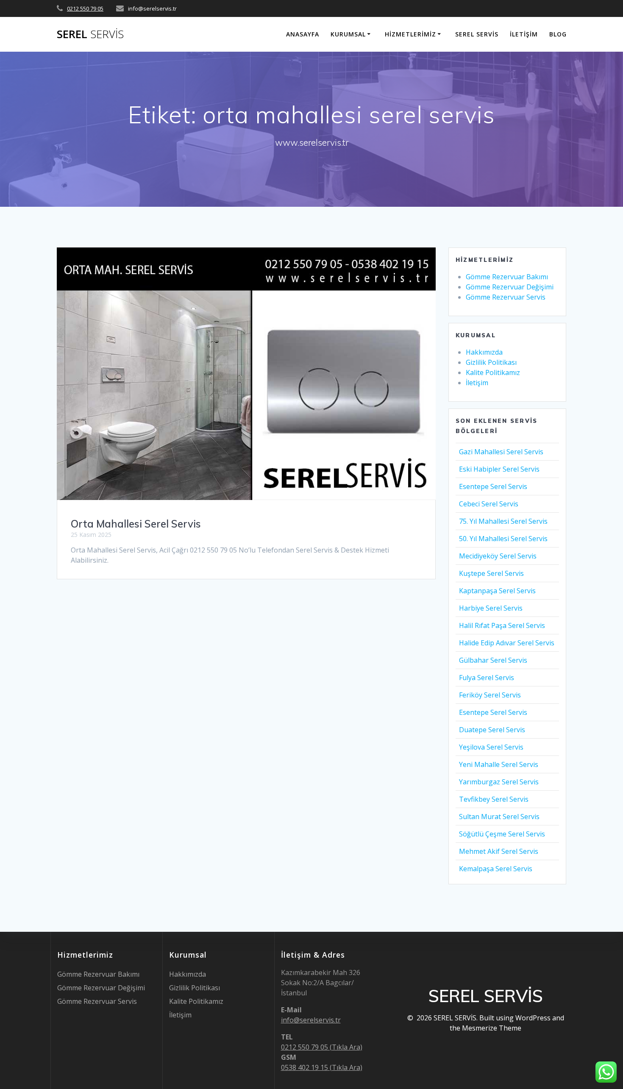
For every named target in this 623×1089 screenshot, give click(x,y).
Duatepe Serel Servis (492, 729)
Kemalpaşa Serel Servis (495, 868)
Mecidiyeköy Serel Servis (498, 556)
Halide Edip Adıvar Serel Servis (506, 642)
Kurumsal (348, 34)
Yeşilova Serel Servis (491, 747)
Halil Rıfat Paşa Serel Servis (502, 625)
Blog (558, 34)
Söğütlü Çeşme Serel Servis (502, 834)
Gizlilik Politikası (491, 362)
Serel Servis (476, 34)
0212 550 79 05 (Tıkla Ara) (321, 1047)
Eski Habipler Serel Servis (499, 469)
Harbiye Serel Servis (491, 608)
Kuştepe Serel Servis (491, 573)
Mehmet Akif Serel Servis (498, 851)
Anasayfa (302, 34)
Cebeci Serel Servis (488, 503)
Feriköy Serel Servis (490, 695)
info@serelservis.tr (311, 1020)
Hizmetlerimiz (410, 34)
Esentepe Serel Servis (493, 486)
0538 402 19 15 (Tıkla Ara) (321, 1067)
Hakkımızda (484, 352)
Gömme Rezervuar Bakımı (507, 276)
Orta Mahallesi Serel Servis (136, 523)
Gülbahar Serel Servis (493, 660)
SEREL (90, 34)
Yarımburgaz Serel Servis (499, 781)
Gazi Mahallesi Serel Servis (501, 451)
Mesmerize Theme (491, 1028)
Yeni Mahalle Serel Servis (498, 764)
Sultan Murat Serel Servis (499, 816)
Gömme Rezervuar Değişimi (509, 287)
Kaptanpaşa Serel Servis (497, 590)
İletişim (524, 34)
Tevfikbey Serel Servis (493, 799)
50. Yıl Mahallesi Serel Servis (503, 538)
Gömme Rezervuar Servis (505, 297)
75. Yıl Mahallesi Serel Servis (503, 521)
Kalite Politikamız (493, 372)
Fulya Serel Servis (486, 677)
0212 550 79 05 (85, 8)
